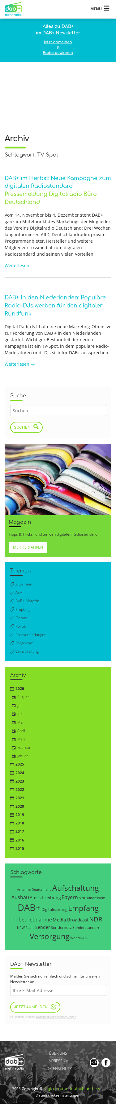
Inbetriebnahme (33, 919)
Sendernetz (61, 927)
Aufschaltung (75, 887)
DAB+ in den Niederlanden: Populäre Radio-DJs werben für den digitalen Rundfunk (55, 305)
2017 (19, 831)
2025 (19, 764)
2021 (19, 798)
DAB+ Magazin (27, 600)
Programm (24, 643)
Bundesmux (95, 897)
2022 (19, 789)
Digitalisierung (54, 909)
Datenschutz (59, 1068)
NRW (21, 927)
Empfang (22, 609)
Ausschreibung (45, 897)
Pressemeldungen (30, 634)
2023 (19, 781)
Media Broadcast (70, 919)
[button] (11, 1093)
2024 (19, 772)
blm (82, 897)
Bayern (70, 897)
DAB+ (29, 907)
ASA (18, 592)
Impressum (58, 1061)
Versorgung (50, 936)
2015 (19, 848)
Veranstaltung (27, 651)
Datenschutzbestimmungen (56, 1017)
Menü (96, 8)
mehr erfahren (28, 547)
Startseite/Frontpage (16, 9)
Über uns (58, 1053)
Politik (20, 626)
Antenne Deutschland (34, 889)
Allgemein (23, 584)
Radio (30, 927)
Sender (42, 927)
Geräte (21, 617)
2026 (19, 688)
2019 (19, 814)
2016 (19, 840)
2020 (19, 806)
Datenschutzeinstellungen (58, 1095)
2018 (19, 823)
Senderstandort (85, 927)
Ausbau (20, 897)
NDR (95, 919)
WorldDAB (78, 937)
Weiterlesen (20, 265)
